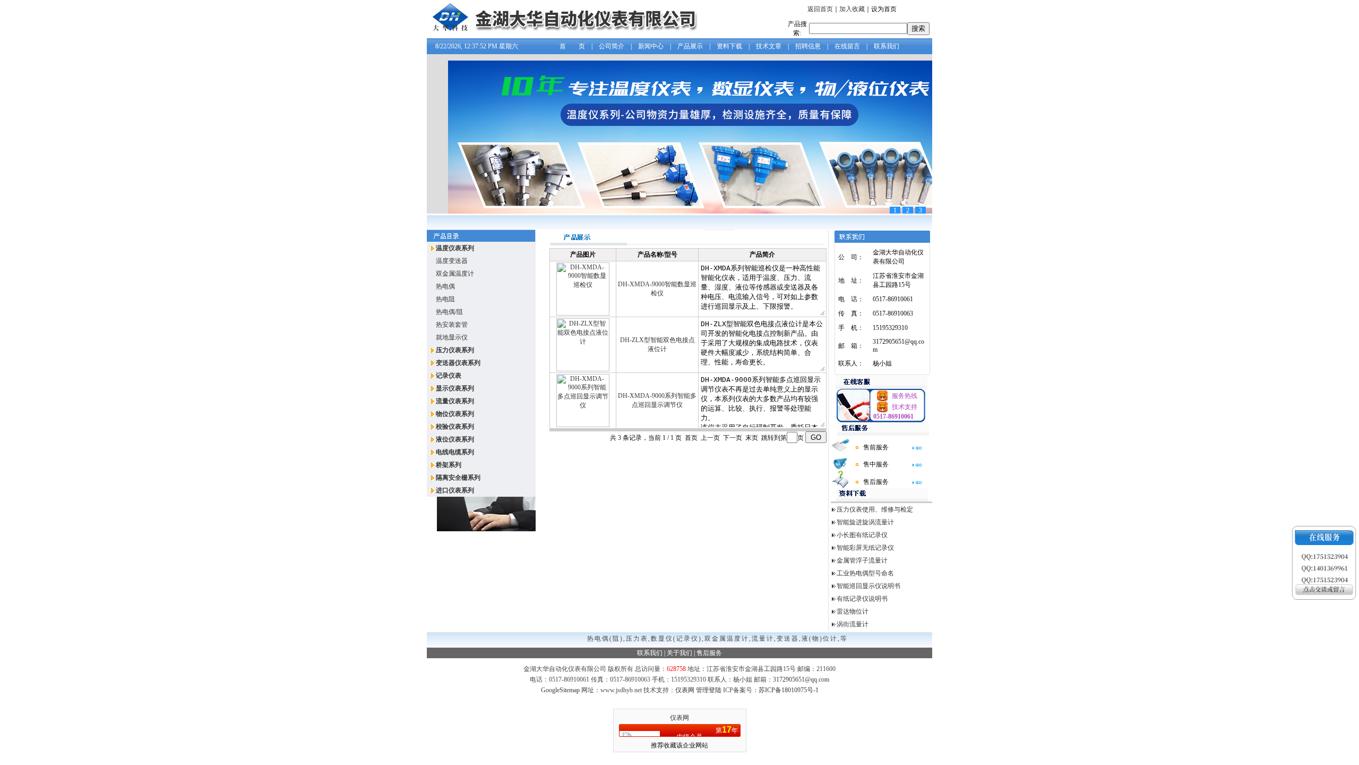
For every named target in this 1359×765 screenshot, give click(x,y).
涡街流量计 (852, 624)
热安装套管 (452, 324)
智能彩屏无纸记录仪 (865, 547)
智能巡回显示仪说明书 (868, 586)
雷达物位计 (852, 611)
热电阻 (445, 299)
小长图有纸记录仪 (862, 535)
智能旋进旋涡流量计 (865, 522)
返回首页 (820, 9)
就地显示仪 (452, 337)
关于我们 (679, 653)
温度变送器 (452, 261)
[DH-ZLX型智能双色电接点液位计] (582, 369)
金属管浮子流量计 (862, 560)
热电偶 (445, 286)
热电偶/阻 (449, 312)
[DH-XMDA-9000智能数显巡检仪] (582, 313)
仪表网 (684, 690)
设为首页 (884, 9)
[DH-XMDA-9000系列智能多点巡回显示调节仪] (582, 425)
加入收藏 (852, 9)
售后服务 (709, 653)
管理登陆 (708, 690)
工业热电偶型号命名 (865, 573)
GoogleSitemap (560, 690)
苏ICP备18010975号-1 (789, 690)
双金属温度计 (455, 273)
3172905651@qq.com (801, 679)
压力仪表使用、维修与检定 (875, 509)
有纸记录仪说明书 (862, 598)
